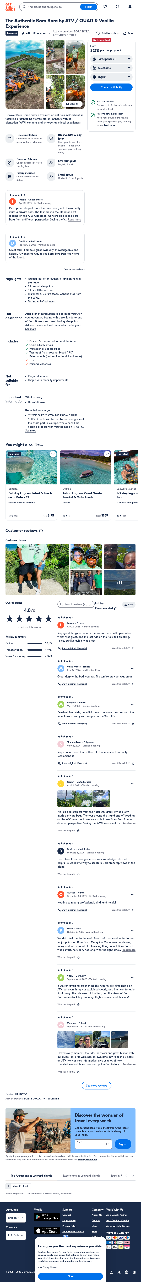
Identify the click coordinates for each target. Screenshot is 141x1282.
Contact (66, 1215)
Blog (94, 1226)
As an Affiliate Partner (118, 1226)
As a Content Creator (117, 1220)
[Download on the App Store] (47, 1231)
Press (94, 1231)
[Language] (117, 6)
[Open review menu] (132, 625)
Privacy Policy (69, 1226)
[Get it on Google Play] (47, 1217)
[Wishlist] (105, 6)
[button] (33, 33)
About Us (97, 1215)
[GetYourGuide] (10, 7)
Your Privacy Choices (73, 1231)
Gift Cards (97, 1237)
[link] (31, 485)
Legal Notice (68, 1220)
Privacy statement (87, 1159)
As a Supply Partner (116, 1215)
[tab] (31, 1175)
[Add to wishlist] (53, 454)
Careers (96, 1220)
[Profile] (129, 6)
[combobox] (50, 7)
